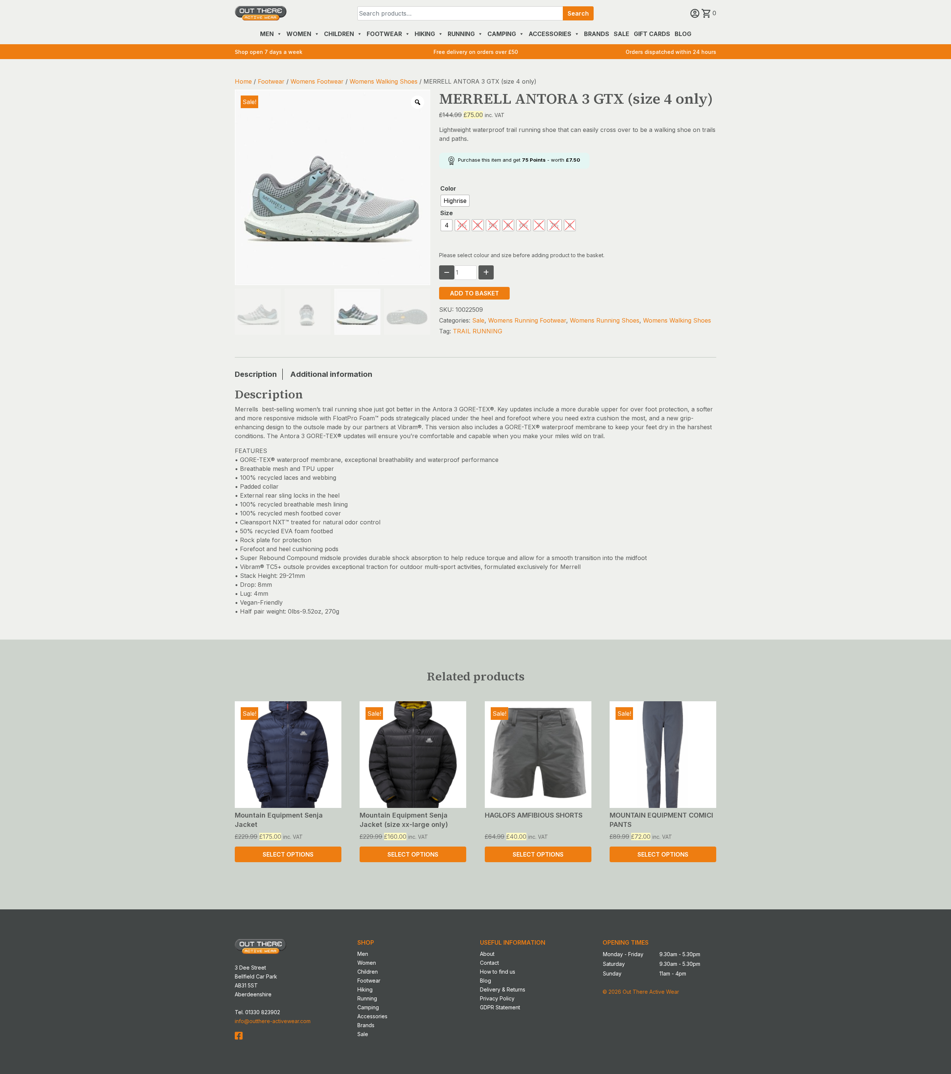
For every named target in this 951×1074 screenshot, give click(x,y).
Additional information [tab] (331, 374)
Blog (683, 34)
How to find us (497, 971)
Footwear (384, 34)
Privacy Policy (497, 998)
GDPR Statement (500, 1007)
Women (298, 34)
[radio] (455, 200)
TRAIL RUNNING (477, 331)
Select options (288, 854)
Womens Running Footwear (527, 320)
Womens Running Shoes (604, 320)
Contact (489, 963)
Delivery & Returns (502, 989)
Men (267, 34)
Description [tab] (256, 374)
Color (448, 188)
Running (461, 34)
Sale (621, 34)
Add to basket (474, 293)
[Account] (695, 13)
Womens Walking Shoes (384, 81)
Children (339, 34)
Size (446, 213)
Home (243, 81)
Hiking (425, 34)
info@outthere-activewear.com (273, 1021)
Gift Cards (652, 34)
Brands (596, 34)
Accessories (550, 34)
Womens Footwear (317, 81)
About (487, 954)
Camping (501, 34)
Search (578, 13)
